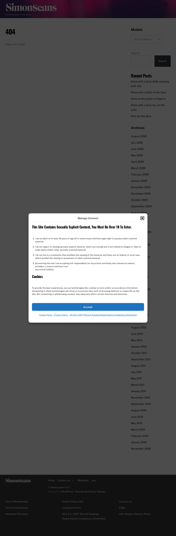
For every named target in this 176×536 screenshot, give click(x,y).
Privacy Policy (61, 315)
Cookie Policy (45, 315)
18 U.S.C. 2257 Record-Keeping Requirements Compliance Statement (103, 315)
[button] (142, 218)
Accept (88, 307)
